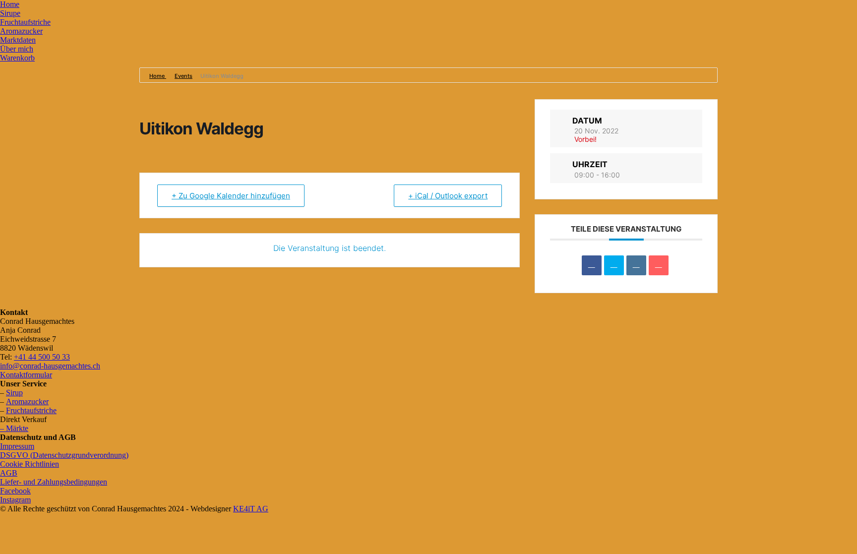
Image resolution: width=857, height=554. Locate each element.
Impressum (17, 446)
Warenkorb (17, 58)
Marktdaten (18, 40)
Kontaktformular (26, 374)
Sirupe (10, 13)
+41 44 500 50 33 (42, 357)
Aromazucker (21, 31)
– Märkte (14, 428)
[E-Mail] (659, 265)
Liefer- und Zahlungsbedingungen (53, 482)
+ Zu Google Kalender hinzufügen (231, 195)
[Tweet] (614, 265)
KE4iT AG (250, 508)
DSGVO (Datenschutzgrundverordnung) (64, 455)
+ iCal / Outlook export (448, 195)
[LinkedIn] (636, 265)
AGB (8, 473)
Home (9, 4)
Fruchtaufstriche (25, 22)
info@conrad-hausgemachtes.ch (50, 366)
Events (183, 75)
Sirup (14, 392)
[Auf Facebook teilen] (592, 265)
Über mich (16, 49)
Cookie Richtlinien (29, 464)
